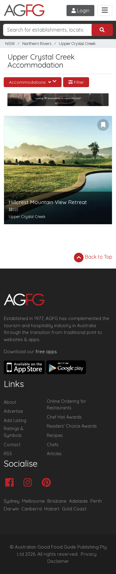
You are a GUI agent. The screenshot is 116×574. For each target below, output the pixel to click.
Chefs (52, 444)
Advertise (13, 411)
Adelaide (78, 501)
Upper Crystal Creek (77, 43)
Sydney (11, 501)
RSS (8, 453)
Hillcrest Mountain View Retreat (48, 202)
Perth (96, 501)
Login (82, 10)
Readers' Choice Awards (72, 426)
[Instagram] (29, 483)
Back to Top (98, 257)
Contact (12, 444)
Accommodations (28, 82)
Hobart (51, 509)
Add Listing (15, 420)
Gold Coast (74, 509)
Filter (78, 82)
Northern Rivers (36, 43)
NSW (10, 43)
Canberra (31, 509)
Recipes (55, 435)
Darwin (11, 509)
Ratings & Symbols (14, 432)
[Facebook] (11, 483)
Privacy (89, 554)
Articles (54, 453)
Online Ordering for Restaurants (66, 404)
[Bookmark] (103, 125)
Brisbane (57, 501)
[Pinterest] (47, 483)
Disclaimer (58, 561)
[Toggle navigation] (104, 10)
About (10, 402)
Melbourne (33, 501)
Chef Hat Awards (64, 417)
